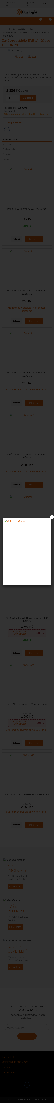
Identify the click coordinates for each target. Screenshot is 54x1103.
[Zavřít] (52, 517)
